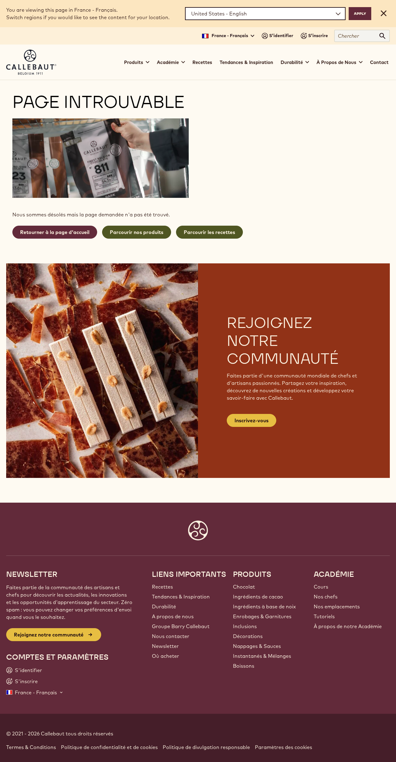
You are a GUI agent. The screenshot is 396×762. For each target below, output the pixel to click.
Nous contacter (170, 636)
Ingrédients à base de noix (264, 606)
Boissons (243, 666)
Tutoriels (324, 616)
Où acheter (165, 656)
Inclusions (245, 626)
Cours (321, 587)
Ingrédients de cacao (258, 597)
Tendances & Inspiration (246, 62)
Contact (379, 62)
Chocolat (244, 587)
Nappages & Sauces (257, 646)
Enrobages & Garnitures (262, 616)
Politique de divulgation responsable (206, 747)
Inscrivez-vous (252, 420)
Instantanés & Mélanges (262, 656)
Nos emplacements (337, 606)
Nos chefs (326, 597)
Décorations (248, 636)
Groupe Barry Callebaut (180, 626)
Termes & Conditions (31, 747)
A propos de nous (173, 616)
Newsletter (165, 646)
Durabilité (164, 606)
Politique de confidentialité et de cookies (109, 747)
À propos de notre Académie (348, 626)
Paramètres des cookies (283, 747)
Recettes (202, 62)
